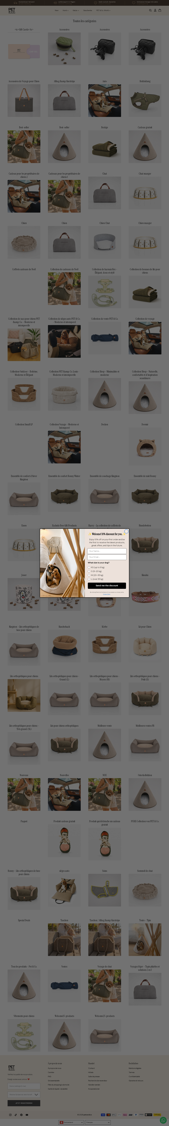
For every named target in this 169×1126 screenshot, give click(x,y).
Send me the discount (107, 585)
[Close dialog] (126, 531)
